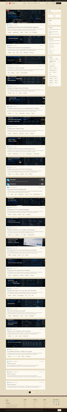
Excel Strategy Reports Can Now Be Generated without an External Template (21, 250)
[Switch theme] (51, 3)
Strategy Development (20, 295)
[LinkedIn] (59, 402)
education (23, 356)
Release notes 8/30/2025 (11, 384)
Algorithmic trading (15, 32)
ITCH (56, 82)
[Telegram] (54, 404)
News (34, 406)
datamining (51, 78)
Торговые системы (53, 76)
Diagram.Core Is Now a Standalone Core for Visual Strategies (18, 331)
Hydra (8, 72)
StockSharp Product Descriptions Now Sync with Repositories (19, 47)
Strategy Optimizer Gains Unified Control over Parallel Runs (18, 270)
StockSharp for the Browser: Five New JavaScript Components (22, 27)
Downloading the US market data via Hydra (15, 68)
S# (50, 74)
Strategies (32, 113)
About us (44, 401)
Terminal (25, 404)
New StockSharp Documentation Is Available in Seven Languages (19, 351)
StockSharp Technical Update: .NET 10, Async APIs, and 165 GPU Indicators (21, 290)
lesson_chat (50, 51)
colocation (51, 82)
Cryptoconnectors (21, 194)
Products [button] (24, 3)
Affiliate (44, 406)
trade (31, 194)
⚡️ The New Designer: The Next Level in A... (54, 30)
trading (12, 194)
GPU (29, 295)
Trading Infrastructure (31, 234)
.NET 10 (26, 295)
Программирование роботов (54, 61)
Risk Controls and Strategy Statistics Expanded (16, 311)
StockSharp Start (51, 46)
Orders (24, 214)
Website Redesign (21, 133)
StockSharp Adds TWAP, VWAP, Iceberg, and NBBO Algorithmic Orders (21, 149)
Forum (50, 23)
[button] (48, 3)
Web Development (35, 32)
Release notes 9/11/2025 (11, 363)
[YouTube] (56, 404)
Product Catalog (26, 52)
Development (35, 3)
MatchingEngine (28, 214)
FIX (13, 234)
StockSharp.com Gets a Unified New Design (15, 128)
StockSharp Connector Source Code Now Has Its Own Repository (19, 169)
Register (58, 3)
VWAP (24, 153)
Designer (25, 401)
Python (16, 113)
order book (19, 214)
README (17, 52)
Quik (8, 194)
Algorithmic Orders (29, 153)
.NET (20, 234)
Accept (59, 410)
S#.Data (54, 72)
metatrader (26, 194)
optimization (27, 275)
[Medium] (59, 404)
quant (56, 78)
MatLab (16, 194)
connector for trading (37, 194)
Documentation (28, 356)
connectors (17, 234)
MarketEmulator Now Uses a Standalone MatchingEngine (18, 209)
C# (13, 113)
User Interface (32, 133)
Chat (39, 3)
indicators (14, 295)
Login (54, 3)
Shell (24, 406)
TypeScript (26, 32)
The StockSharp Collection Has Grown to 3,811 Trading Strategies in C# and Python (23, 108)
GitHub (14, 52)
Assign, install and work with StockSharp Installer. (16, 189)
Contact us (44, 404)
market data (12, 72)
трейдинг (51, 80)
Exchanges (24, 234)
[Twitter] (56, 402)
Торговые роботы (52, 70)
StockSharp (9, 32)
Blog (32, 3)
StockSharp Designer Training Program (53, 32)
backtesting (28, 113)
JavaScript (21, 32)
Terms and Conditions (46, 407)
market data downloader (24, 72)
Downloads (35, 407)
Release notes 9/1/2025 (11, 374)
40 (38, 392)
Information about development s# (54, 43)
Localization (31, 52)
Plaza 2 (55, 68)
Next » (41, 392)
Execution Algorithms (36, 153)
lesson (50, 49)
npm (30, 32)
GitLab (21, 52)
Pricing (29, 3)
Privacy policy (45, 403)
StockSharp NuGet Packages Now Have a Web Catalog (17, 88)
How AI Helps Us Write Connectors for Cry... (54, 35)
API (13, 356)
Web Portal (26, 133)
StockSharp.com (15, 133)
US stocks (17, 72)
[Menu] (7, 3)
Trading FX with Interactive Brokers (54, 40)
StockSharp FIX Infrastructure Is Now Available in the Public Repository (21, 230)
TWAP (20, 153)
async (32, 295)
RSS (60, 8)
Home (6, 8)
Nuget (56, 80)
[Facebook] (54, 402)
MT (41, 194)
